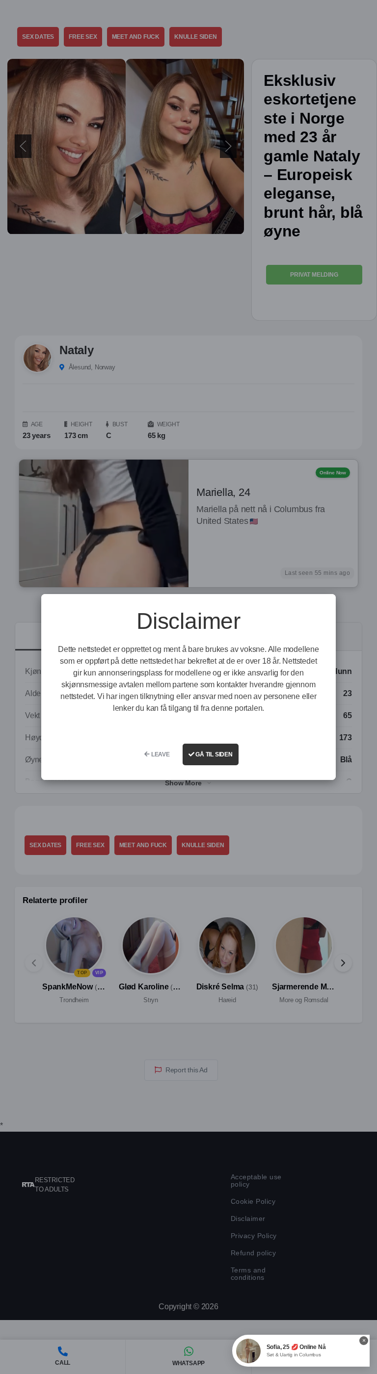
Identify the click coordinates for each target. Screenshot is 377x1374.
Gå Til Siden (213, 754)
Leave (160, 754)
